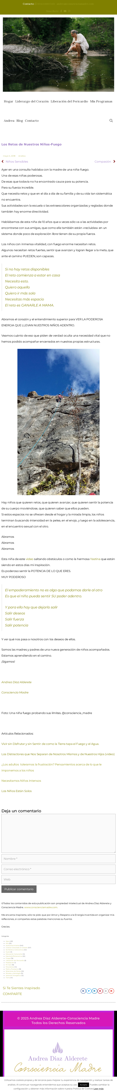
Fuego (8, 958)
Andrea (9, 121)
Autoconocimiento (12, 945)
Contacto (32, 121)
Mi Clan (8, 965)
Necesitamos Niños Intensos (21, 780)
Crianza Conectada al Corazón (16, 948)
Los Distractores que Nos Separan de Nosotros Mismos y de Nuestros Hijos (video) (58, 754)
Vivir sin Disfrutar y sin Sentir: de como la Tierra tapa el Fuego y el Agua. (50, 744)
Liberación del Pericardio (69, 101)
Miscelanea (10, 967)
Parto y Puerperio (12, 969)
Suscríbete (53, 11)
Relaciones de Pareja (13, 971)
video (30, 559)
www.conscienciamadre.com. (41, 907)
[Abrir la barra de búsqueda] (111, 120)
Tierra (8, 978)
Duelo (8, 952)
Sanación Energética (13, 975)
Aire (7, 943)
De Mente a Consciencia (14, 950)
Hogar (8, 101)
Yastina (95, 559)
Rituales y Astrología (13, 973)
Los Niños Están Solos (16, 791)
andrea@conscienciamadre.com (75, 3)
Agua (8, 941)
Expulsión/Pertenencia (14, 956)
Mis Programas (101, 101)
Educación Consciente (14, 954)
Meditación (10, 963)
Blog (19, 121)
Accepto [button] (83, 1085)
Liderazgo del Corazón (32, 101)
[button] (83, 991)
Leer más (99, 1088)
